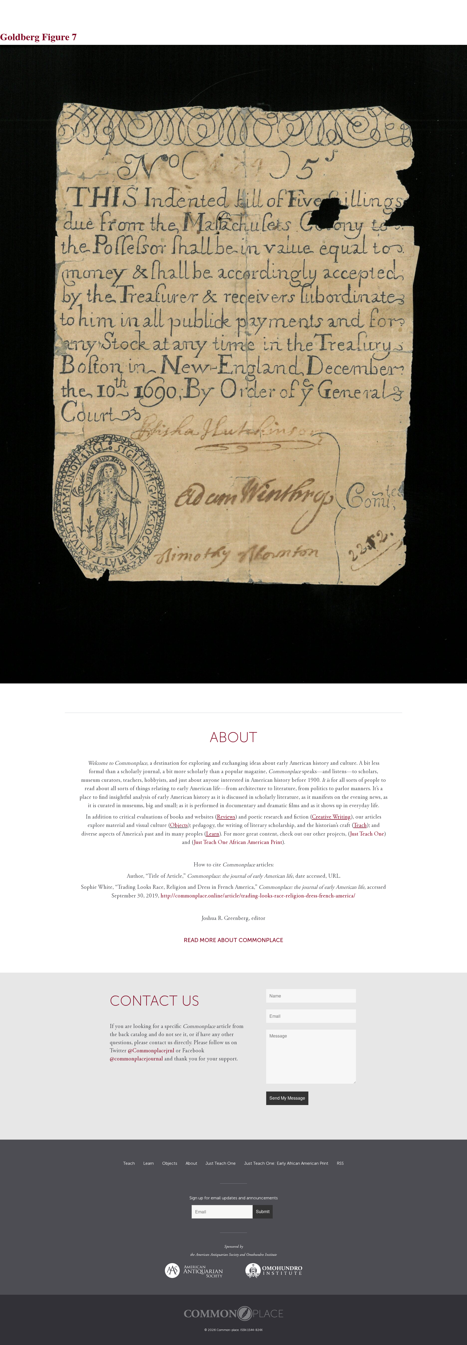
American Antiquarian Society (217, 1255)
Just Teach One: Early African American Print (286, 1163)
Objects (179, 826)
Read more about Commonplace (233, 940)
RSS (340, 1163)
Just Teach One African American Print (238, 843)
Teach (129, 1163)
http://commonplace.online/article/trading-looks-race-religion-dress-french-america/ (258, 896)
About (191, 1163)
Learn (148, 1163)
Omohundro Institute (261, 1255)
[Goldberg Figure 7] (233, 364)
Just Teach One (367, 834)
